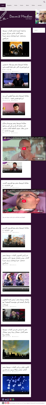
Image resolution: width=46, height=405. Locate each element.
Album (27, 5)
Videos (33, 5)
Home (2, 5)
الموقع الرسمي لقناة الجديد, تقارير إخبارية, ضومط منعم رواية (14, 217)
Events (21, 5)
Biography (9, 5)
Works (15, 5)
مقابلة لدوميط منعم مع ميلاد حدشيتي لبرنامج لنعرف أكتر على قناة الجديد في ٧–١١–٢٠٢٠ (16, 67)
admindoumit (14, 40)
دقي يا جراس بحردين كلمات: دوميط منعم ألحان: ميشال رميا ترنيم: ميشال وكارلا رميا (15, 332)
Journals (40, 5)
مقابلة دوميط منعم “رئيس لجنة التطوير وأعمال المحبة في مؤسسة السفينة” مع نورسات (16, 302)
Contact (3, 9)
